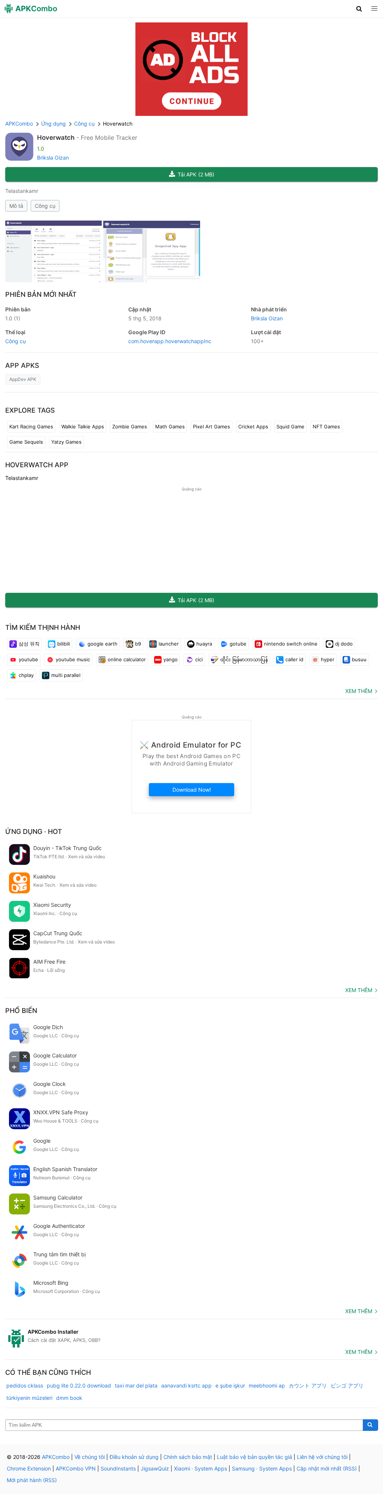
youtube (28, 659)
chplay (26, 675)
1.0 (12, 318)
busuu (359, 659)
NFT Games (326, 426)
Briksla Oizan (53, 157)
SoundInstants (118, 1468)
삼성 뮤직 (29, 644)
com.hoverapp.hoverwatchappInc (169, 341)
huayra (204, 644)
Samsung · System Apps (262, 1468)
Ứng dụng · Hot (33, 831)
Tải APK (196, 174)
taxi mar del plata (136, 1385)
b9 (138, 644)
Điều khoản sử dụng (134, 1457)
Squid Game (290, 426)
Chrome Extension (29, 1468)
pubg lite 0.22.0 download (79, 1385)
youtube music (73, 659)
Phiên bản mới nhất (41, 294)
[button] (359, 8)
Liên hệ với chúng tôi (322, 1457)
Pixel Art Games (211, 426)
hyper (327, 659)
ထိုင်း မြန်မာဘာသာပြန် (244, 659)
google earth (102, 644)
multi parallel (65, 675)
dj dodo (344, 644)
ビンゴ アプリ (347, 1385)
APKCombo (19, 123)
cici (199, 659)
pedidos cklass (24, 1385)
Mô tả (16, 206)
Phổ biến (21, 1010)
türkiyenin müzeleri (29, 1398)
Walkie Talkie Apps (82, 426)
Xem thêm (358, 691)
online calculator (127, 659)
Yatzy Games (66, 442)
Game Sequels (26, 442)
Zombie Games (129, 426)
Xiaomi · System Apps (200, 1468)
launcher (169, 644)
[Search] (370, 1425)
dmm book (69, 1398)
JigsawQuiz (155, 1468)
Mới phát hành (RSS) (32, 1480)
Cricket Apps (253, 426)
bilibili (63, 644)
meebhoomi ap (267, 1385)
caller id (294, 659)
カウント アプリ (308, 1385)
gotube (238, 644)
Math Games (170, 426)
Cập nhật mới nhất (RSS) (327, 1468)
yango (170, 659)
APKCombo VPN (76, 1468)
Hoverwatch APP (36, 465)
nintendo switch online (291, 644)
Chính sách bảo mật (187, 1457)
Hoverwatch (55, 137)
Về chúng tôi (89, 1457)
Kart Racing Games (31, 426)
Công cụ (45, 206)
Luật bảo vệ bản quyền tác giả (254, 1457)
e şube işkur (230, 1385)
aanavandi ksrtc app (186, 1385)
